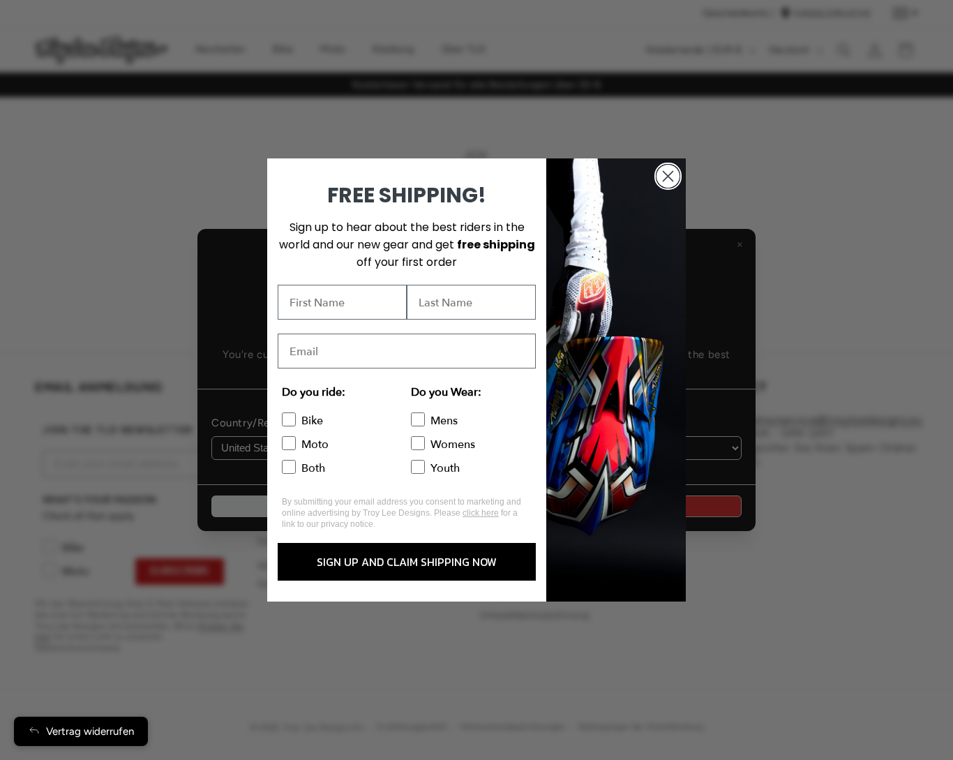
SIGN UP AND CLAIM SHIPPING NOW (407, 561)
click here (481, 513)
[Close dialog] (668, 176)
